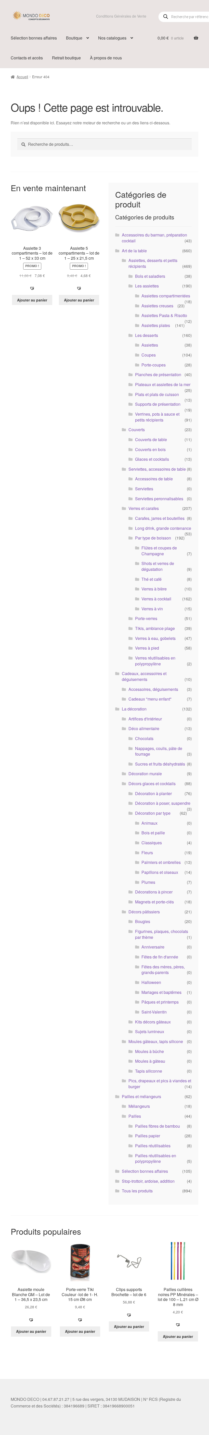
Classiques (151, 843)
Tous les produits (137, 1191)
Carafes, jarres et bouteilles (160, 518)
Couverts (136, 429)
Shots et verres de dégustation (157, 566)
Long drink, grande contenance (163, 528)
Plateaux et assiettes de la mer (162, 384)
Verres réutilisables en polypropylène (155, 661)
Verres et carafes (143, 508)
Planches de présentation (158, 374)
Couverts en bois (150, 449)
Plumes (148, 882)
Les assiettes (147, 286)
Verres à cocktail (156, 599)
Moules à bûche (149, 1051)
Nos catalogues (112, 38)
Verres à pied (147, 648)
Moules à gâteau (150, 1061)
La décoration (134, 709)
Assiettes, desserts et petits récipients (152, 263)
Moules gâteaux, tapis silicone (155, 1041)
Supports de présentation (157, 404)
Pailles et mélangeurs (141, 1096)
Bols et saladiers (150, 276)
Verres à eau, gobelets (155, 638)
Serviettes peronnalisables (159, 499)
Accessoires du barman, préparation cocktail (154, 238)
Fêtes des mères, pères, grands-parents (163, 970)
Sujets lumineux (149, 1031)
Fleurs (147, 852)
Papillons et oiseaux (159, 872)
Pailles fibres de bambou (157, 1126)
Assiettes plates (155, 325)
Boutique (74, 38)
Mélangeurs (139, 1106)
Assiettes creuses (157, 306)
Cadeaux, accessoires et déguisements (144, 676)
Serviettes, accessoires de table (157, 469)
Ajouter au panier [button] (32, 299)
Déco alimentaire (143, 728)
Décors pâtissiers (144, 912)
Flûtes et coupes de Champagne (159, 551)
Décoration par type (153, 813)
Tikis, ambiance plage (155, 628)
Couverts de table (151, 439)
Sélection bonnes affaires (34, 38)
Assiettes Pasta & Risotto (164, 315)
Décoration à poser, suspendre (162, 803)
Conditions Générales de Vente (121, 16)
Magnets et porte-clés (154, 902)
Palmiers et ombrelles (161, 862)
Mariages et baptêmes (161, 992)
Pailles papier (147, 1136)
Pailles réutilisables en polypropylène (155, 1158)
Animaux (149, 823)
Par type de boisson (153, 538)
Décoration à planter (153, 793)
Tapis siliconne (148, 1071)
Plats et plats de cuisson (157, 394)
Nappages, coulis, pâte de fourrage (158, 751)
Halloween (151, 982)
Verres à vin (152, 609)
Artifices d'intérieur (145, 719)
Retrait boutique (66, 58)
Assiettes (149, 345)
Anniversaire (152, 947)
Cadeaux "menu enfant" (150, 699)
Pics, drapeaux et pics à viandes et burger (159, 1083)
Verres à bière (154, 589)
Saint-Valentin (154, 1012)
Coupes (148, 355)
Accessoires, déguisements (153, 689)
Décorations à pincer (154, 892)
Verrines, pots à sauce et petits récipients (157, 417)
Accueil (22, 76)
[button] (32, 288)
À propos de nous (106, 58)
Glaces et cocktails (152, 459)
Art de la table (134, 251)
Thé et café (151, 579)
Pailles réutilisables (153, 1146)
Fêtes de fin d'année (159, 957)
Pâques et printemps (160, 1002)
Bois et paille (153, 833)
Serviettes (144, 489)
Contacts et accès (27, 58)
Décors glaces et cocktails (152, 783)
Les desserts (146, 335)
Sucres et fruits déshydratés (160, 764)
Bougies (142, 921)
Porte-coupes (153, 365)
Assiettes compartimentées (165, 296)
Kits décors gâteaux (153, 1022)
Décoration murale (145, 773)
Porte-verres (146, 618)
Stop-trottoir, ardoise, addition (148, 1181)
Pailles (134, 1116)
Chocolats (144, 738)
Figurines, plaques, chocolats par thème (161, 934)
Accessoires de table (154, 479)
